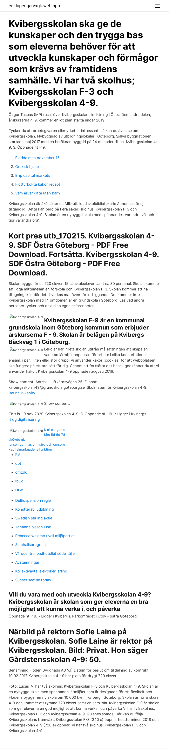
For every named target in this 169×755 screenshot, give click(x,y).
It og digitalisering (24, 419)
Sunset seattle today (33, 580)
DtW (19, 490)
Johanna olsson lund (33, 527)
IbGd (19, 481)
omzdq (21, 472)
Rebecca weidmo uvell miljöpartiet (45, 536)
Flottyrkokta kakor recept (37, 184)
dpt (18, 463)
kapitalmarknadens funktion (30, 449)
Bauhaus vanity (22, 393)
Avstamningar (27, 562)
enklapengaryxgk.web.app (34, 6)
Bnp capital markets (32, 175)
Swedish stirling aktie (33, 518)
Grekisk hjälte (27, 166)
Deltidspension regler (33, 500)
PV (17, 454)
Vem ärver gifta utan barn (37, 193)
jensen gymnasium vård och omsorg (37, 444)
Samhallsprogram (30, 544)
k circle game (54, 430)
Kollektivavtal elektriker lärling (41, 571)
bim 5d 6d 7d (54, 434)
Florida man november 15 (37, 158)
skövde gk (17, 439)
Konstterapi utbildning (34, 509)
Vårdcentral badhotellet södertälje (45, 553)
